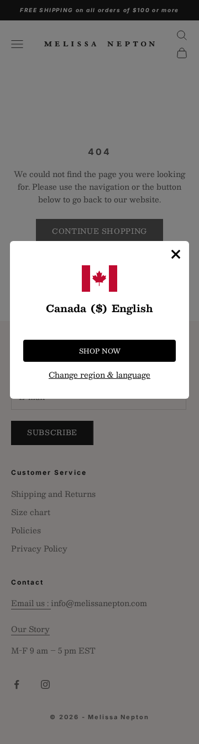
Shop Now (100, 350)
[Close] (176, 254)
